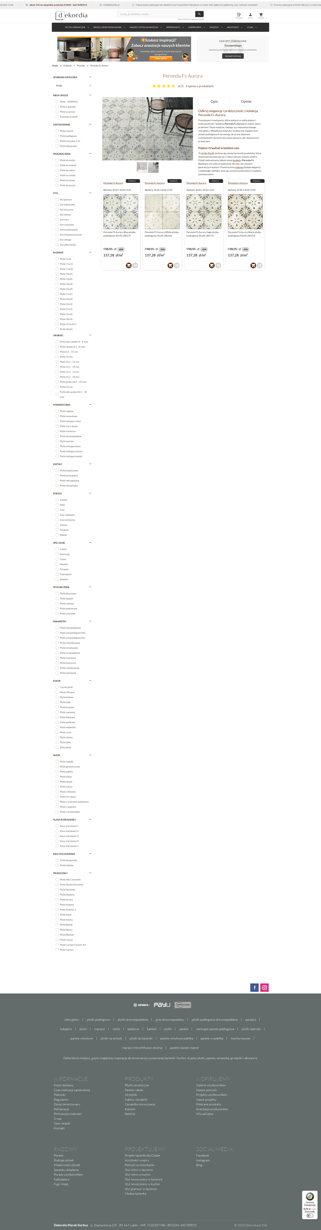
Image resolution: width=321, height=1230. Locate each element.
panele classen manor (184, 1048)
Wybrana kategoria (65, 77)
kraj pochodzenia (64, 854)
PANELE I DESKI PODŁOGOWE (107, 27)
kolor (57, 680)
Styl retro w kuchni (137, 1174)
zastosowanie (61, 124)
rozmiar (58, 252)
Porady (58, 1155)
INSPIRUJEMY (194, 27)
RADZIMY (214, 27)
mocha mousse (240, 1038)
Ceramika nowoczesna (140, 1104)
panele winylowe (82, 1038)
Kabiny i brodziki (136, 1100)
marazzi (99, 1029)
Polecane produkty (208, 1104)
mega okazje (60, 95)
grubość (58, 335)
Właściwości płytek (67, 1165)
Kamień (130, 1109)
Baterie (130, 1114)
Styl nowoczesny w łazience (143, 1179)
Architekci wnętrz (137, 1160)
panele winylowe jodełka (176, 1038)
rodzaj (57, 493)
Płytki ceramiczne (75, 27)
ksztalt (57, 464)
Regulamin (61, 1100)
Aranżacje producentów (212, 1109)
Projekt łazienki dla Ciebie (142, 1155)
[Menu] (316, 1193)
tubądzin (66, 1029)
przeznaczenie (62, 154)
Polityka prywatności (68, 1114)
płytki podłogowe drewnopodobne (215, 1020)
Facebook (202, 1155)
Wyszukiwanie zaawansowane (191, 19)
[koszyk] (129, 265)
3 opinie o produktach (200, 86)
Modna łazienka (135, 1194)
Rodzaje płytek (64, 1160)
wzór (56, 755)
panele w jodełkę (212, 1038)
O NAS (250, 27)
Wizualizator (205, 1114)
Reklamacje (61, 1109)
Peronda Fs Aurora (113, 182)
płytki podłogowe (98, 1020)
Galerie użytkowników (211, 1085)
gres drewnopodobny (170, 1020)
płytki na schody (111, 1038)
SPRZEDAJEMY (173, 27)
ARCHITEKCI (233, 27)
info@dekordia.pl (88, 5)
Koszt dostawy (64, 1085)
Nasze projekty (206, 1100)
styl (55, 193)
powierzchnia (61, 404)
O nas (58, 1119)
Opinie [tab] (246, 101)
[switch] (310, 1216)
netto (116, 1029)
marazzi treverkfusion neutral (142, 1048)
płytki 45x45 (207, 153)
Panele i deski (134, 1090)
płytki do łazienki (141, 1038)
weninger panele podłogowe (215, 1029)
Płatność (60, 1095)
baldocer (133, 1029)
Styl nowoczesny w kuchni (142, 1184)
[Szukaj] (199, 14)
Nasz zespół (62, 1123)
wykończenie (61, 587)
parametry (59, 621)
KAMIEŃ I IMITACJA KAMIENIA (144, 27)
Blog (199, 1165)
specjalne (59, 542)
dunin (83, 1029)
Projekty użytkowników (211, 1095)
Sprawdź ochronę (233, 56)
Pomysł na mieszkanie (139, 1165)
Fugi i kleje (61, 1184)
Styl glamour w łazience (141, 1189)
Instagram (203, 1160)
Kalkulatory (62, 1179)
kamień (152, 1029)
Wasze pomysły (206, 1090)
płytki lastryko (251, 1029)
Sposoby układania (66, 1170)
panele (183, 1029)
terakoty (237, 160)
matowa (239, 167)
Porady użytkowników (68, 1174)
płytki (168, 1029)
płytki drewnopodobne (133, 1020)
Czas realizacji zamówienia (72, 1090)
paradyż (250, 1020)
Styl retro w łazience (139, 1170)
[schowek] (135, 265)
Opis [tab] (214, 101)
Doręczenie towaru (67, 1104)
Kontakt (59, 1128)
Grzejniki (131, 1095)
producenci (60, 873)
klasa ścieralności (64, 819)
